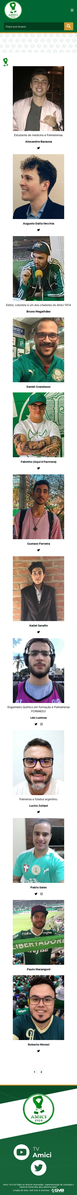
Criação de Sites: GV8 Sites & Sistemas (31, 1190)
